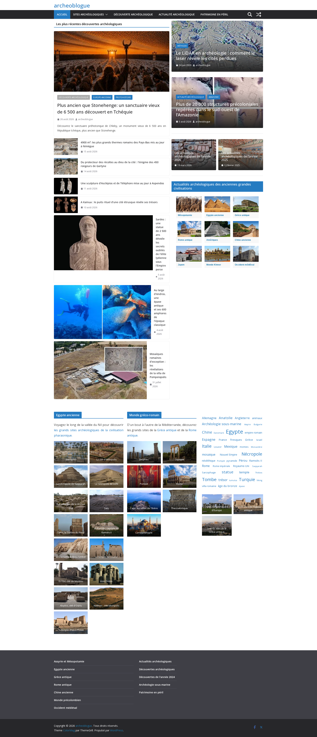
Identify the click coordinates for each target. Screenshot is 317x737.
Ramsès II (255, 460)
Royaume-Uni (241, 466)
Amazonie (214, 97)
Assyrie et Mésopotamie (69, 661)
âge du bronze (227, 486)
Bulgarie (258, 424)
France (223, 439)
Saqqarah (257, 466)
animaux (257, 418)
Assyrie (247, 424)
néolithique (208, 460)
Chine (207, 432)
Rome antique (63, 684)
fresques (236, 439)
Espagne (208, 439)
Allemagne (209, 418)
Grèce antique (166, 430)
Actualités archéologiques (155, 661)
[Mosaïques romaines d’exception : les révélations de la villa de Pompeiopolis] (100, 370)
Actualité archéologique (177, 14)
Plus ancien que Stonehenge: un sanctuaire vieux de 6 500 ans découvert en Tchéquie (108, 108)
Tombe (209, 479)
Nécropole (252, 454)
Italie (207, 446)
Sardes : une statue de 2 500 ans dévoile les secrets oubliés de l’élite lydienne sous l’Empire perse (161, 244)
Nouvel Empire (228, 454)
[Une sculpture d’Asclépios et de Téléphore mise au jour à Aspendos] (66, 186)
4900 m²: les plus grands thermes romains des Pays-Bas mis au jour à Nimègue (122, 144)
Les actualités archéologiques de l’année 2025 (239, 156)
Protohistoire (123, 97)
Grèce (249, 439)
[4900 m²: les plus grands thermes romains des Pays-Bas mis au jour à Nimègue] (66, 147)
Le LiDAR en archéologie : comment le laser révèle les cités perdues (215, 55)
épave (242, 486)
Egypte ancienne (64, 669)
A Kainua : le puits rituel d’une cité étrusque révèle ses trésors (119, 202)
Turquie (247, 479)
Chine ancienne (63, 692)
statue (227, 471)
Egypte (234, 431)
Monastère (256, 446)
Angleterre (242, 418)
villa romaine (209, 486)
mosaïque (208, 454)
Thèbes (258, 472)
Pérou (243, 460)
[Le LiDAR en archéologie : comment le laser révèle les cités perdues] (217, 23)
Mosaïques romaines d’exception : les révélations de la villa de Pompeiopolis (158, 365)
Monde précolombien (67, 700)
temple (244, 472)
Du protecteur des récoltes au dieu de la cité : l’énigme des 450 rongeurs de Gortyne (119, 164)
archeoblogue (72, 5)
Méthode (182, 46)
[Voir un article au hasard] (258, 14)
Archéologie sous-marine (221, 424)
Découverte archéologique (133, 14)
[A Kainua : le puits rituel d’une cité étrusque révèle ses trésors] (66, 205)
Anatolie (226, 417)
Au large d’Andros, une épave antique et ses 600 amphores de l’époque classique (160, 307)
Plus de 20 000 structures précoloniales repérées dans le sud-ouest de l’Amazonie (217, 109)
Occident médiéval (65, 708)
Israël (259, 439)
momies (244, 446)
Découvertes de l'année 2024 (157, 677)
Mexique (230, 446)
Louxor (218, 446)
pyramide (232, 460)
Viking (259, 480)
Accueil (62, 14)
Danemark (219, 433)
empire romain (253, 432)
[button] (106, 14)
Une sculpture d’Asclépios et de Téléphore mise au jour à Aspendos (122, 183)
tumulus (233, 480)
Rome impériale (221, 466)
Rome (206, 466)
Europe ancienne (102, 97)
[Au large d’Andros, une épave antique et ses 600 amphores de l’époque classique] (102, 312)
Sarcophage (209, 472)
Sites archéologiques (88, 14)
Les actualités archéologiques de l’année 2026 (192, 156)
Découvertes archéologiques (157, 669)
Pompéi (221, 460)
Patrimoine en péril (214, 14)
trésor (222, 480)
